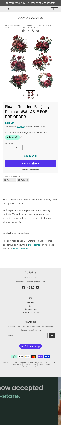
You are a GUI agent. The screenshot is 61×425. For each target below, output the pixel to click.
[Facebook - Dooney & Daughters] (23, 31)
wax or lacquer (20, 248)
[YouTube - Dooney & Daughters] (38, 31)
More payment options (30, 169)
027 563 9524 (30, 277)
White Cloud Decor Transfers (22, 26)
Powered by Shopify (35, 362)
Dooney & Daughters (18, 362)
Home (5, 26)
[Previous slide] (23, 95)
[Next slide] (38, 95)
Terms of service (30, 364)
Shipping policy (44, 364)
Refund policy (51, 362)
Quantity (9, 143)
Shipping (21, 126)
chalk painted (35, 244)
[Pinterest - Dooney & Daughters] (33, 31)
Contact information (30, 367)
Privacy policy (16, 364)
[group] (30, 94)
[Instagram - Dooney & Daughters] (28, 31)
